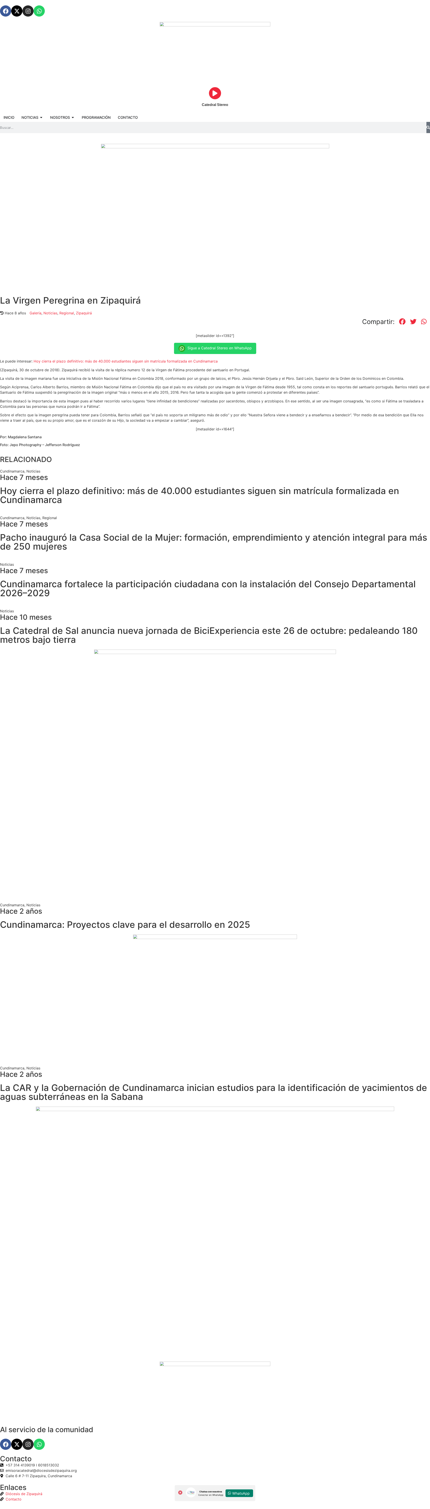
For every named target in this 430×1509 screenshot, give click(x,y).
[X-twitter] (16, 11)
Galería (35, 313)
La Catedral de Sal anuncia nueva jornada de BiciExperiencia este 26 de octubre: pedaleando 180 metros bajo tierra (209, 635)
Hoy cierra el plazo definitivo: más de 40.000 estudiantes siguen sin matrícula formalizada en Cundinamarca (126, 361)
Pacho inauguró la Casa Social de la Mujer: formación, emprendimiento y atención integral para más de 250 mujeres (213, 542)
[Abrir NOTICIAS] (41, 117)
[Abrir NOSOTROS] (73, 117)
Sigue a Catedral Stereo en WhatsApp (219, 348)
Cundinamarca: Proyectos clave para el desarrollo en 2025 (125, 924)
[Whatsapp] (39, 11)
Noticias (50, 313)
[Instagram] (28, 11)
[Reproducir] (215, 93)
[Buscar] (428, 127)
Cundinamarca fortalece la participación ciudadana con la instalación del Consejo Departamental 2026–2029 (208, 588)
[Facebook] (5, 11)
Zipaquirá (84, 313)
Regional (66, 313)
